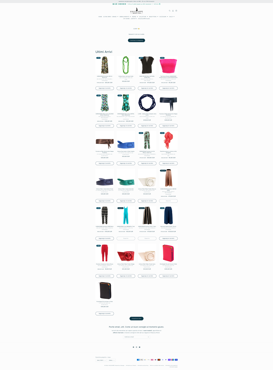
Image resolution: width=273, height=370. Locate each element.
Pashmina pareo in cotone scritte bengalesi (168, 152)
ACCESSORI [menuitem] (162, 16)
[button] (169, 10)
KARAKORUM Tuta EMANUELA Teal (126, 226)
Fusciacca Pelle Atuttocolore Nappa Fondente (105, 152)
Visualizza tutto (136, 318)
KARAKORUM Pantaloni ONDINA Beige (168, 189)
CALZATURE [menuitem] (142, 16)
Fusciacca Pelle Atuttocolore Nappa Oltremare (168, 114)
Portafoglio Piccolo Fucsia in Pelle (168, 264)
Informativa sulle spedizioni (171, 365)
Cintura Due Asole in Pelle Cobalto (125, 151)
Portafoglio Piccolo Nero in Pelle (105, 301)
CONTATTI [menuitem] (134, 18)
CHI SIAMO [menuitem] (126, 18)
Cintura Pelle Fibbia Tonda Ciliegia (125, 264)
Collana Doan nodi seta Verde (126, 76)
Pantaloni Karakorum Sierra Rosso (104, 264)
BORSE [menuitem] (134, 16)
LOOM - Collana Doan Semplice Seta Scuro (147, 114)
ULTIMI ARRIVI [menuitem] (107, 16)
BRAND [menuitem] (114, 16)
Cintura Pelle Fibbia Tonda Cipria (147, 264)
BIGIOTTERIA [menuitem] (153, 16)
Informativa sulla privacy (143, 365)
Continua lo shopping (136, 40)
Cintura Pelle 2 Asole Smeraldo (126, 189)
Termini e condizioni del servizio (157, 365)
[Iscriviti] (148, 337)
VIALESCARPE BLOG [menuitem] (144, 18)
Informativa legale (174, 366)
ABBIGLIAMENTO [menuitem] (124, 16)
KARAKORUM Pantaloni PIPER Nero (104, 226)
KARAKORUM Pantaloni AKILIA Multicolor (104, 77)
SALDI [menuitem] (171, 16)
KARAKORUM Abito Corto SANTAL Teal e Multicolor (125, 114)
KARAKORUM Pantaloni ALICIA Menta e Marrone (147, 152)
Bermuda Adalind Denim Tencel (168, 226)
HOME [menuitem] (100, 16)
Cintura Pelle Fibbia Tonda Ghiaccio (147, 189)
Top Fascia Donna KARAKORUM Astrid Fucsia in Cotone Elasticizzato (168, 77)
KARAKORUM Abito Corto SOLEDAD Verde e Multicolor (104, 114)
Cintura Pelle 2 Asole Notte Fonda (104, 189)
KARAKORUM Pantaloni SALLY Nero (147, 226)
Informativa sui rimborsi (131, 365)
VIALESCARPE (111, 365)
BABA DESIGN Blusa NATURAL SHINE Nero (147, 77)
